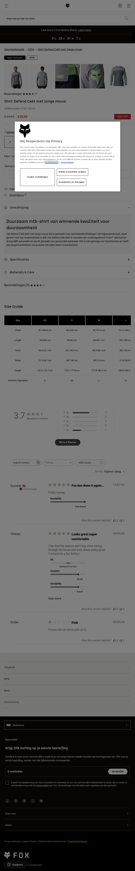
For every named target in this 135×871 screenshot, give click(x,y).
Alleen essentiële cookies (72, 172)
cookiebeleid (51, 162)
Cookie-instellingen (37, 177)
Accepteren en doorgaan (71, 182)
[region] (67, 156)
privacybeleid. (67, 162)
